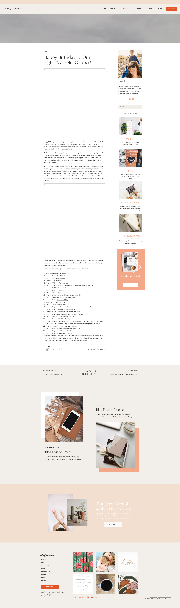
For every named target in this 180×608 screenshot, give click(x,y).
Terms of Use (153, 597)
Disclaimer (168, 597)
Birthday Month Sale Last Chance (53, 374)
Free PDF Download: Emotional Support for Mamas (126, 374)
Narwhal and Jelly (62, 300)
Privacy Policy (161, 597)
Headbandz (60, 290)
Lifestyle (48, 51)
